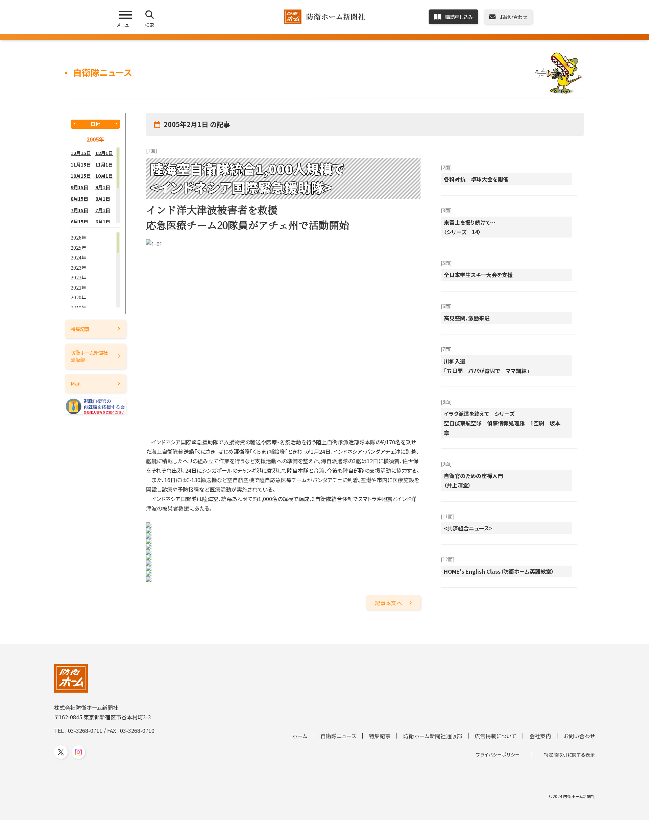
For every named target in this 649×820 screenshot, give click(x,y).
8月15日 (79, 198)
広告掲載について (495, 736)
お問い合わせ (579, 736)
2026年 (78, 237)
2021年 (78, 287)
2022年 (78, 277)
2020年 (78, 297)
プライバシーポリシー (498, 754)
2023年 (78, 267)
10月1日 (104, 175)
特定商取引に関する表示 (569, 754)
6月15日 (79, 221)
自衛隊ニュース (338, 736)
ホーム (300, 736)
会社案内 (540, 736)
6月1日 (102, 221)
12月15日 (81, 152)
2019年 (78, 307)
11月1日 (104, 164)
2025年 (78, 247)
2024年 (78, 257)
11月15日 (81, 164)
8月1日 (102, 198)
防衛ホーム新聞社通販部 (89, 356)
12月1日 (104, 152)
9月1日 (102, 187)
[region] (95, 185)
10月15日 (81, 175)
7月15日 (79, 210)
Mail (76, 383)
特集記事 (80, 328)
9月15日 (79, 187)
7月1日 (102, 210)
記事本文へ (388, 603)
